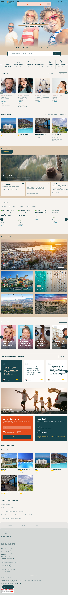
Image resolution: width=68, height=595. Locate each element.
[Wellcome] (8, 2)
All (9, 206)
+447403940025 (42, 432)
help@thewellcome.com (44, 428)
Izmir (28, 206)
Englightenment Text (29, 580)
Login (35, 580)
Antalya (14, 206)
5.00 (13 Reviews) (9, 215)
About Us (3, 580)
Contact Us (8, 580)
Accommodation (5, 449)
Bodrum (34, 206)
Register (39, 580)
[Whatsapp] (2, 544)
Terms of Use (14, 580)
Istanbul (21, 206)
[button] (1, 65)
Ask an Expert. (9, 586)
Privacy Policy (20, 580)
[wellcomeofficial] (6, 544)
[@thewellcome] (13, 544)
